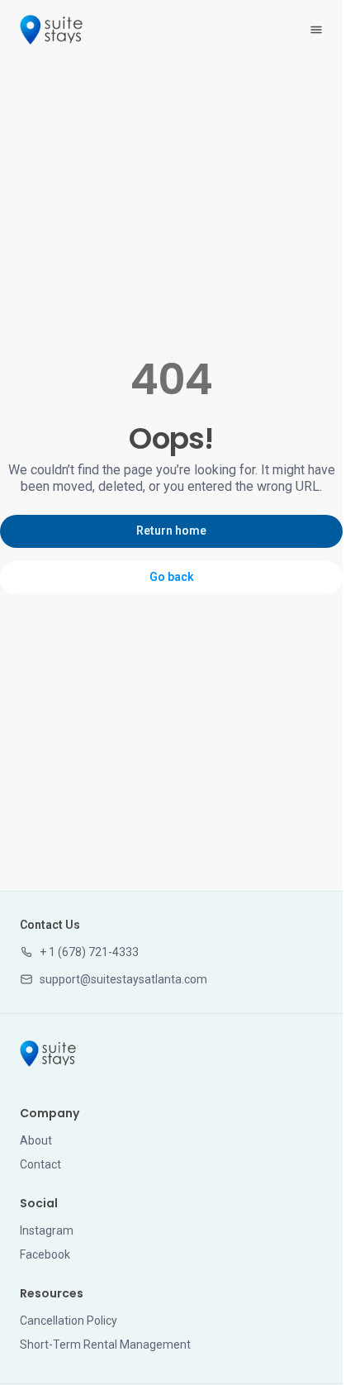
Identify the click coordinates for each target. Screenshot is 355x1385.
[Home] (48, 1053)
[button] (79, 952)
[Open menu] (316, 29)
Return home (171, 530)
